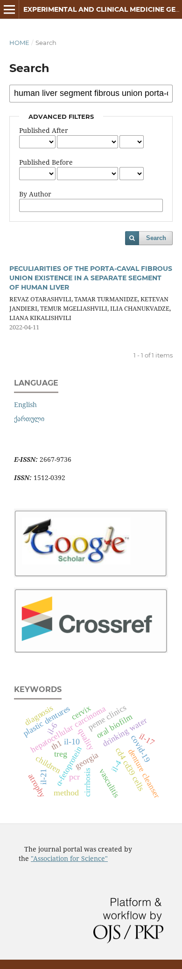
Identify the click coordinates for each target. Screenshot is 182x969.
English (25, 404)
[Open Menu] (9, 9)
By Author (35, 193)
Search (156, 237)
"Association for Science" (69, 858)
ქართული (29, 418)
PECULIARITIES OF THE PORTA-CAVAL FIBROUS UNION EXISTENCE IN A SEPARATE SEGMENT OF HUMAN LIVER (90, 277)
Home (19, 42)
